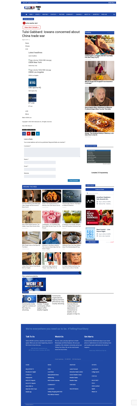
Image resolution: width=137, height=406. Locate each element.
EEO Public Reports (76, 359)
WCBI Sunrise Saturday (53, 380)
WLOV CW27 (95, 380)
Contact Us (28, 374)
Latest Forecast (74, 369)
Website (26, 173)
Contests (53, 14)
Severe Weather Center (76, 374)
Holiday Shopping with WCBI (55, 391)
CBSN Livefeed (95, 386)
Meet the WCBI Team (31, 389)
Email (26, 166)
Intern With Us (29, 386)
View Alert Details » (31, 27)
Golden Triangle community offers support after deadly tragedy (43, 307)
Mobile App (92, 350)
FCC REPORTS (68, 359)
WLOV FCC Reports (31, 383)
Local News (51, 372)
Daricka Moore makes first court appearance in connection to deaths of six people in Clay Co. (73, 309)
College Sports (95, 372)
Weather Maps (73, 380)
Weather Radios (74, 377)
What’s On (94, 391)
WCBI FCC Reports (30, 380)
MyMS (93, 389)
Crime (49, 369)
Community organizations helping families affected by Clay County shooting (58, 300)
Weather (45, 14)
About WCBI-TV (30, 369)
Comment (27, 146)
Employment (29, 377)
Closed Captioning (59, 359)
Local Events (51, 389)
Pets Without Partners (53, 394)
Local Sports (95, 369)
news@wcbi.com (43, 348)
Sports (37, 14)
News (31, 14)
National (24, 129)
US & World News (31, 129)
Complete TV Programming (99, 172)
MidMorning (51, 377)
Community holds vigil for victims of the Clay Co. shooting (29, 307)
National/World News (53, 374)
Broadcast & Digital (31, 372)
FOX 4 (93, 383)
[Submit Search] (114, 14)
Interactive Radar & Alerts (76, 372)
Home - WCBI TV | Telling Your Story (33, 8)
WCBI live (104, 14)
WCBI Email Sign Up (101, 350)
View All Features (74, 389)
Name (26, 159)
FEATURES (61, 14)
